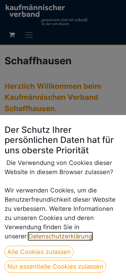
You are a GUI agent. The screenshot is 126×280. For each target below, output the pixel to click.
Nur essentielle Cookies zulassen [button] (55, 266)
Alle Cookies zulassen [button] (39, 252)
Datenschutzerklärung (60, 236)
